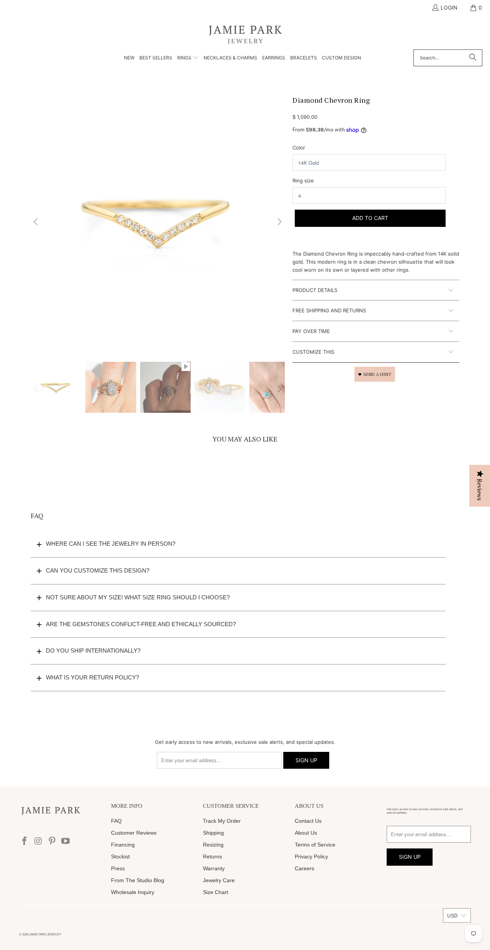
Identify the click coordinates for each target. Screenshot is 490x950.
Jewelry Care (219, 880)
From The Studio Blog (137, 880)
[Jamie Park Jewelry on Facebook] (25, 841)
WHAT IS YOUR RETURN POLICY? (92, 677)
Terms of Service (315, 845)
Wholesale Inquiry (132, 892)
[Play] (158, 222)
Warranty (214, 868)
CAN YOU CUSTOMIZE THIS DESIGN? (97, 570)
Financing (123, 845)
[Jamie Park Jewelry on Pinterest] (52, 841)
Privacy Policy (311, 856)
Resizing (213, 845)
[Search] (472, 57)
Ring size (303, 180)
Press (118, 868)
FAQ (116, 821)
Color (298, 147)
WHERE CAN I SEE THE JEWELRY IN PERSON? (110, 543)
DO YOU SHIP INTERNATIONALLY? (93, 650)
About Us (306, 833)
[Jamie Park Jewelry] (245, 34)
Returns (212, 856)
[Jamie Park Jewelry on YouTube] (66, 841)
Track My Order (222, 821)
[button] (188, 58)
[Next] (279, 222)
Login (449, 7)
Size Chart (215, 892)
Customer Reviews (134, 833)
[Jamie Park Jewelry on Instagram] (38, 841)
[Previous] (36, 222)
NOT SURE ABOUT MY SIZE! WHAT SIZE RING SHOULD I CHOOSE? (138, 597)
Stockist (120, 856)
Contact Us (308, 821)
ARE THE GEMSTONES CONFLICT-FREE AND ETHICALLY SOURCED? (141, 624)
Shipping (213, 833)
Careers (304, 868)
